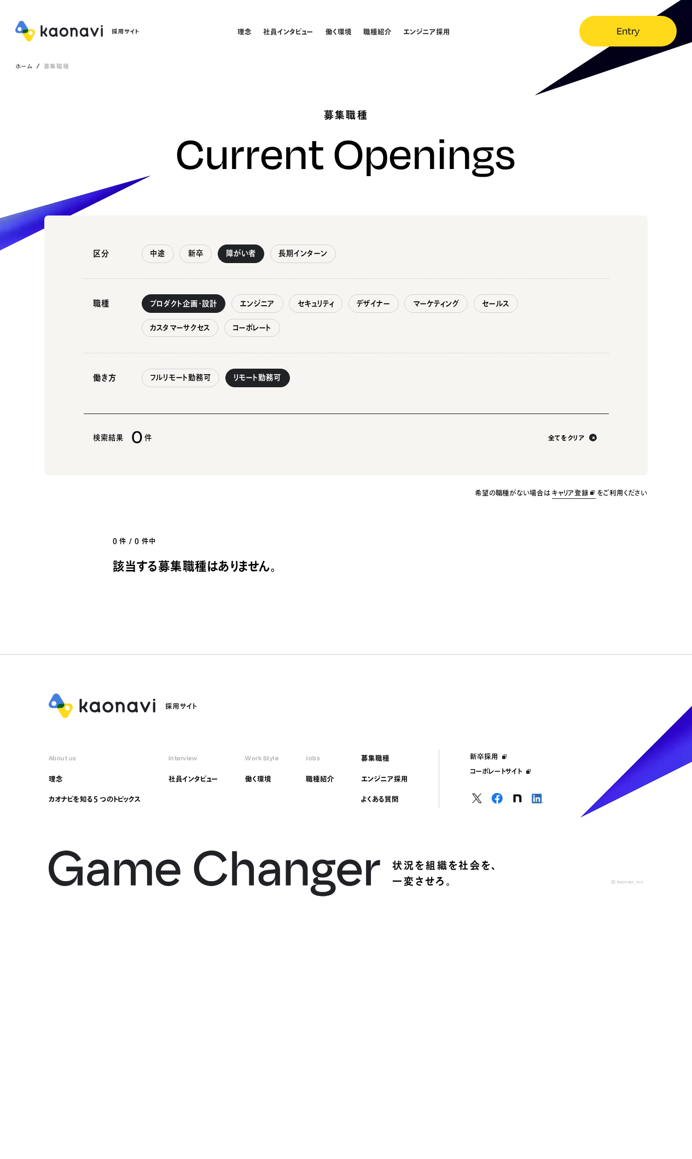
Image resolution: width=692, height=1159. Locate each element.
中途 (157, 253)
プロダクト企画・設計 (183, 303)
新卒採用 (484, 756)
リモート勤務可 (257, 377)
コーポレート (251, 327)
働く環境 (258, 779)
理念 (56, 779)
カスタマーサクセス (180, 327)
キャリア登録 (570, 493)
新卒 (195, 253)
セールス (495, 303)
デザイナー (373, 303)
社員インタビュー (193, 779)
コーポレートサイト (496, 771)
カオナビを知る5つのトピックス (95, 799)
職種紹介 (320, 779)
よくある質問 (379, 799)
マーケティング (436, 303)
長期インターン (302, 253)
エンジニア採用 (384, 779)
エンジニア (257, 303)
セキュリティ (316, 303)
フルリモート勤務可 (180, 377)
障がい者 (241, 253)
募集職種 (375, 758)
